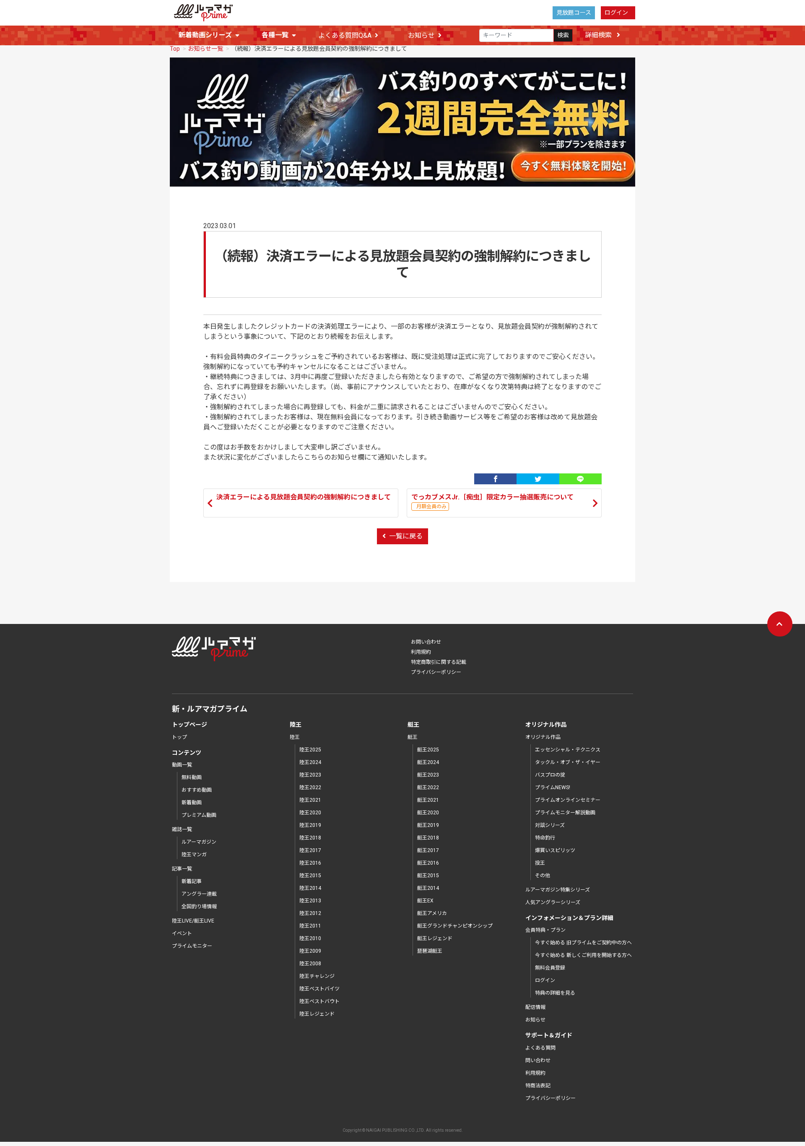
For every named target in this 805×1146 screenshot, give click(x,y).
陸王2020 (310, 813)
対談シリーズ (550, 825)
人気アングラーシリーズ (552, 902)
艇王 (413, 737)
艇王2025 (428, 750)
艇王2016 (428, 863)
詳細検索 (599, 35)
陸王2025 (310, 750)
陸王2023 (310, 775)
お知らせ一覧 (205, 48)
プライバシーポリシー (436, 672)
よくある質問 (540, 1048)
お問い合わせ (426, 642)
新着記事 (192, 881)
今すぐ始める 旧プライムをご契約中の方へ (583, 943)
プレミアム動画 (199, 815)
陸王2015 (310, 875)
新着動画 (192, 803)
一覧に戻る (406, 536)
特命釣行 (545, 838)
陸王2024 (310, 762)
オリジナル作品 (543, 737)
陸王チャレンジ (317, 976)
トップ (179, 737)
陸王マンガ (194, 855)
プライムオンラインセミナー (567, 800)
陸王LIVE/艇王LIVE (193, 921)
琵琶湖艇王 (429, 951)
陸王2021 (310, 800)
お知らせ (421, 35)
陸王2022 (310, 787)
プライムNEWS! (552, 787)
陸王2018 (310, 838)
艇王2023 (428, 775)
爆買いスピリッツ (555, 850)
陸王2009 (310, 951)
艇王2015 (428, 875)
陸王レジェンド (317, 1014)
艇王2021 (428, 800)
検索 (563, 35)
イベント (182, 933)
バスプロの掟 (550, 775)
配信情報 (535, 1007)
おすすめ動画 (197, 790)
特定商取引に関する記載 (438, 662)
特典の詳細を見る (555, 993)
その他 (542, 875)
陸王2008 (310, 964)
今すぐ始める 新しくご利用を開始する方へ (583, 955)
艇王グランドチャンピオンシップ (455, 926)
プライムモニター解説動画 (565, 813)
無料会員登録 (550, 968)
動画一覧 (182, 765)
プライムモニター (192, 946)
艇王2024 (428, 762)
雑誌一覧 (182, 829)
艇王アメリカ (432, 913)
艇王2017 (428, 850)
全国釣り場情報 (199, 907)
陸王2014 (310, 888)
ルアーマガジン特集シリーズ (557, 890)
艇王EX (425, 901)
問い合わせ (538, 1060)
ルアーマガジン (199, 842)
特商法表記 (538, 1086)
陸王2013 (310, 901)
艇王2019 (428, 825)
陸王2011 (310, 926)
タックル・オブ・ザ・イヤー (567, 762)
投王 (540, 863)
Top (175, 48)
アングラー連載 (199, 894)
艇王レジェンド (434, 938)
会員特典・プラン (545, 930)
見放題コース (573, 12)
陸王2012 (310, 913)
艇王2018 (428, 838)
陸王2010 (310, 938)
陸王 (295, 737)
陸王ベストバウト (319, 1001)
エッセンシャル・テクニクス (567, 750)
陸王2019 (310, 825)
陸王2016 (310, 863)
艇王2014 (428, 888)
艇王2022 (428, 787)
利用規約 (421, 652)
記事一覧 (182, 869)
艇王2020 (428, 813)
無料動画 (192, 777)
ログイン (616, 12)
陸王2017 (310, 850)
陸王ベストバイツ (319, 989)
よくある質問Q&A (344, 35)
